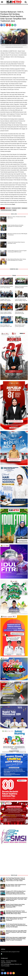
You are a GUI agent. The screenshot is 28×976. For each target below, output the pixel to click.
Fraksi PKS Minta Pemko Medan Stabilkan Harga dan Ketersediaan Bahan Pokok (21, 300)
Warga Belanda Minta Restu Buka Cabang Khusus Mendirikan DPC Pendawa (16, 260)
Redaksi (3, 961)
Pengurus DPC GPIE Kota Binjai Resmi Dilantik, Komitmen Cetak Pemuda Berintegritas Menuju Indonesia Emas (15, 892)
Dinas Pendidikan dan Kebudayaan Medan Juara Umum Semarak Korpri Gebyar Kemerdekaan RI (6, 326)
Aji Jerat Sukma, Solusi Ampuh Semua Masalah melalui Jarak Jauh (16, 885)
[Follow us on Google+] (8, 973)
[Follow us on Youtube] (11, 973)
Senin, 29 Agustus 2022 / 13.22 (5, 23)
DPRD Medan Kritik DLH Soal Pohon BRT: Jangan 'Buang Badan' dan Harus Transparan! (16, 919)
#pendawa (24, 208)
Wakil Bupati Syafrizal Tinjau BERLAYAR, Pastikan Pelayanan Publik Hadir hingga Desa (16, 932)
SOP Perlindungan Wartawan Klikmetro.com (11, 964)
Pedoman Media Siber (11, 961)
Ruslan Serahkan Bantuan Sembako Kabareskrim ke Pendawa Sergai (15, 226)
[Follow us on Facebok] (2, 973)
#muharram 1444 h (16, 208)
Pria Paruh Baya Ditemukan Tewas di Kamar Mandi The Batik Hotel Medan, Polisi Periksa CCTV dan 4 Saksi (15, 879)
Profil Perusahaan (5, 965)
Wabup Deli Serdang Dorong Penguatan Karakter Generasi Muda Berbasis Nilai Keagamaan (21, 288)
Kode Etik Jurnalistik (6, 962)
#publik (14, 210)
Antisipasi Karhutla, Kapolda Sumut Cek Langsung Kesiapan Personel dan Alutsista (6, 288)
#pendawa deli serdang (6, 210)
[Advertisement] (14, 860)
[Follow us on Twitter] (5, 973)
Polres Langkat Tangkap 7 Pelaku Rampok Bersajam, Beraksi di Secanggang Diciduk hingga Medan (6, 314)
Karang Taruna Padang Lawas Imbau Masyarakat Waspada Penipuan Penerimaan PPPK (15, 906)
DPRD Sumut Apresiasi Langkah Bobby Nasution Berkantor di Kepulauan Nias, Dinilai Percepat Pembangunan (16, 939)
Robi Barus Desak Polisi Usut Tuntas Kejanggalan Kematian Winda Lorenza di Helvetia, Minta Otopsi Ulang (16, 912)
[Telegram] (15, 25)
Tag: (3, 208)
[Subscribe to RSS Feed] (13, 973)
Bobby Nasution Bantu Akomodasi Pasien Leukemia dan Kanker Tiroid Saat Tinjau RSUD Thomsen (16, 899)
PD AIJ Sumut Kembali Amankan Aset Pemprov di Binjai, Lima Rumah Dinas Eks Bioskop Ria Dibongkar (16, 925)
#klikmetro (8, 208)
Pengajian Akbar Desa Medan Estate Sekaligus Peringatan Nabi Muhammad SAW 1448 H (6, 301)
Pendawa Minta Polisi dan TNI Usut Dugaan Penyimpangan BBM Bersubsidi (17, 251)
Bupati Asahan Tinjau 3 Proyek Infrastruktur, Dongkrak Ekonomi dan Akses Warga (20, 326)
